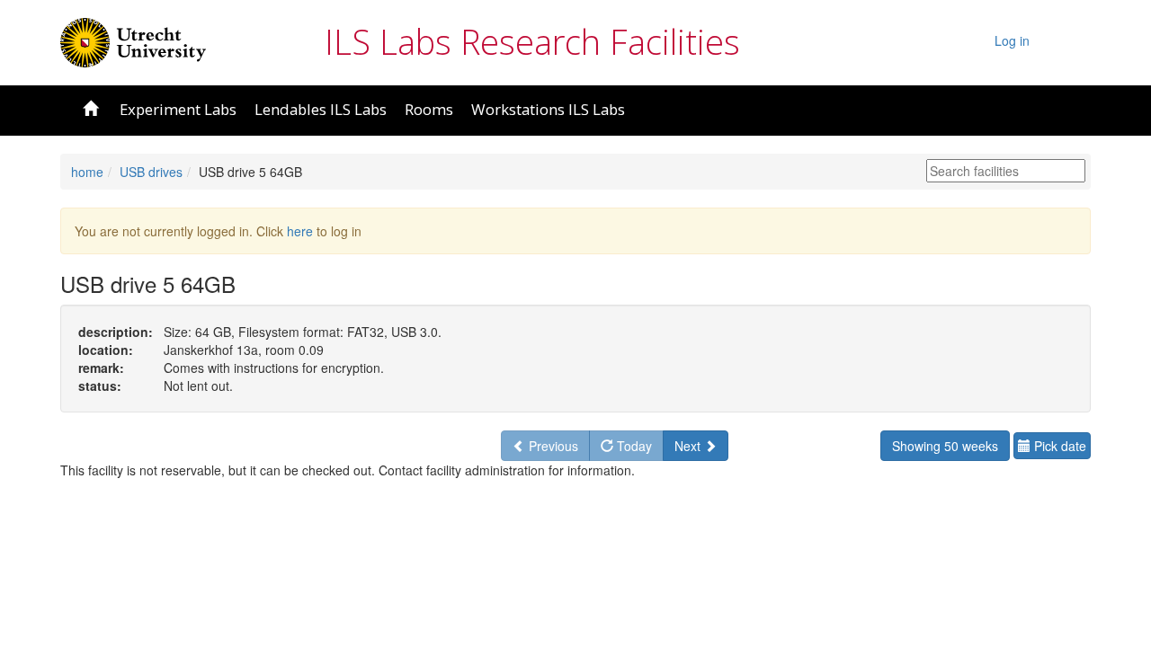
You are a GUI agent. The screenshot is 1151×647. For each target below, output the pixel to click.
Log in (1012, 40)
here (300, 231)
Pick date (1058, 446)
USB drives (151, 172)
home (87, 172)
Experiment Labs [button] (178, 109)
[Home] (133, 40)
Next (689, 446)
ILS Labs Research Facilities (532, 41)
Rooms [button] (429, 109)
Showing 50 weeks (945, 446)
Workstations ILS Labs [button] (548, 109)
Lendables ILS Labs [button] (320, 109)
